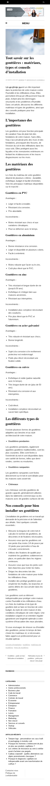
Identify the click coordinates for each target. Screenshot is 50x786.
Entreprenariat (14, 703)
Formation (12, 711)
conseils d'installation (14, 645)
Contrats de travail (15, 698)
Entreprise (12, 706)
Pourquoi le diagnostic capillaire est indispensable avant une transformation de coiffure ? (25, 761)
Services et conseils (35, 80)
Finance (11, 708)
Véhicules (12, 728)
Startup (11, 726)
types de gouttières (21, 648)
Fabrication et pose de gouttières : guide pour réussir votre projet (35, 658)
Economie (12, 700)
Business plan (14, 691)
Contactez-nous (12, 771)
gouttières (26, 645)
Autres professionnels (17, 688)
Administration (14, 685)
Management (13, 716)
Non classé (12, 721)
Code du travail (14, 693)
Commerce (12, 696)
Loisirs (11, 713)
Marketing (12, 718)
